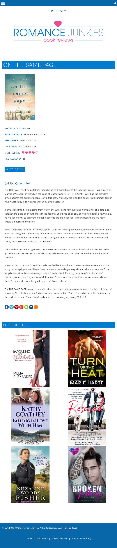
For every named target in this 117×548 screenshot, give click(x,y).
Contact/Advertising (81, 538)
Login (51, 10)
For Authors (42, 538)
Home (29, 538)
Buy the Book (14, 169)
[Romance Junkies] (58, 31)
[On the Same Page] (20, 97)
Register (62, 10)
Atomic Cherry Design (68, 527)
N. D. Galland (23, 128)
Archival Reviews (60, 538)
